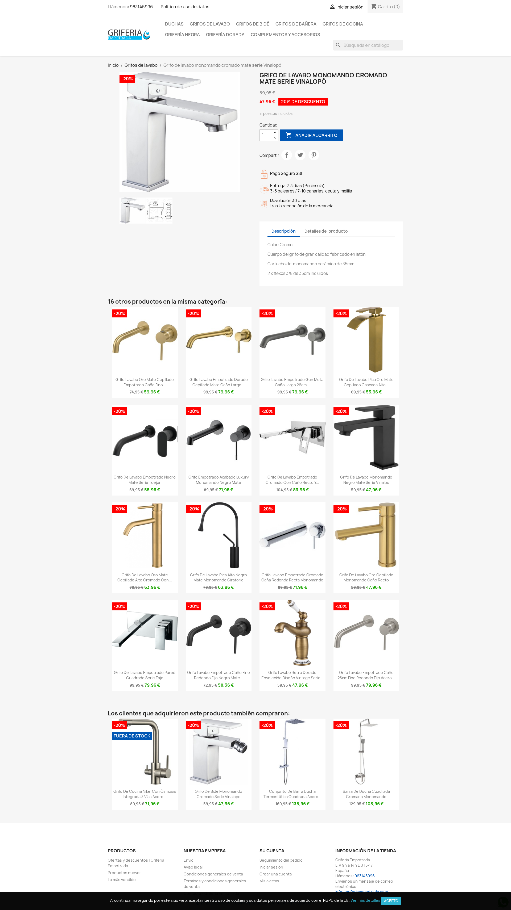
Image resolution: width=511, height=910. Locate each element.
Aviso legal (193, 867)
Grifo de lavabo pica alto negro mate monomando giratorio (218, 577)
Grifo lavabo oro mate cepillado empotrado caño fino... (145, 382)
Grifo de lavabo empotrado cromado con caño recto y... (292, 480)
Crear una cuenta (275, 874)
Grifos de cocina (343, 24)
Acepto (391, 900)
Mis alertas (269, 880)
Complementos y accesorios (285, 34)
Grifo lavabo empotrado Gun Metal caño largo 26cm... (292, 382)
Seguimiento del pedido (281, 860)
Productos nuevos (125, 872)
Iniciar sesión (271, 867)
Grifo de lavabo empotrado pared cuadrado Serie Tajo (144, 675)
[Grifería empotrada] (129, 34)
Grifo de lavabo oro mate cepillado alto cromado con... (144, 577)
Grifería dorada (225, 34)
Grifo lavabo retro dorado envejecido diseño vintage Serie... (292, 675)
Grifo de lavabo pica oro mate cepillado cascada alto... (366, 382)
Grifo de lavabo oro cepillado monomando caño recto (366, 577)
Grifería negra (182, 34)
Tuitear (300, 155)
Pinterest (313, 155)
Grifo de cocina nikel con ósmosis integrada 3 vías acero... (144, 794)
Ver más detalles (365, 900)
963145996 (141, 7)
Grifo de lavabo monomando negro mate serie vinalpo (366, 480)
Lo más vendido (122, 879)
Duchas (174, 24)
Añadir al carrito (311, 135)
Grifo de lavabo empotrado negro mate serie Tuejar (145, 480)
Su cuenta (271, 851)
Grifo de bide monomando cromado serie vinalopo (218, 794)
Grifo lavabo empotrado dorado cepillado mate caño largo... (218, 382)
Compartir (286, 155)
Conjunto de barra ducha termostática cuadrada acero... (292, 794)
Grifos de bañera (295, 24)
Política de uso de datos (185, 7)
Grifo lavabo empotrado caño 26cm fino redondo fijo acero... (366, 675)
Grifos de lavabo (210, 24)
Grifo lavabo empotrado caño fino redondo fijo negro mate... (218, 675)
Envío (188, 860)
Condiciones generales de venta (213, 874)
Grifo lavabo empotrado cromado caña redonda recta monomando (292, 577)
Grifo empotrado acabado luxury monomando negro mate (218, 480)
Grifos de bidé (252, 24)
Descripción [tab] (283, 231)
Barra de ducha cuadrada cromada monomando (366, 794)
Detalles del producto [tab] (326, 231)
